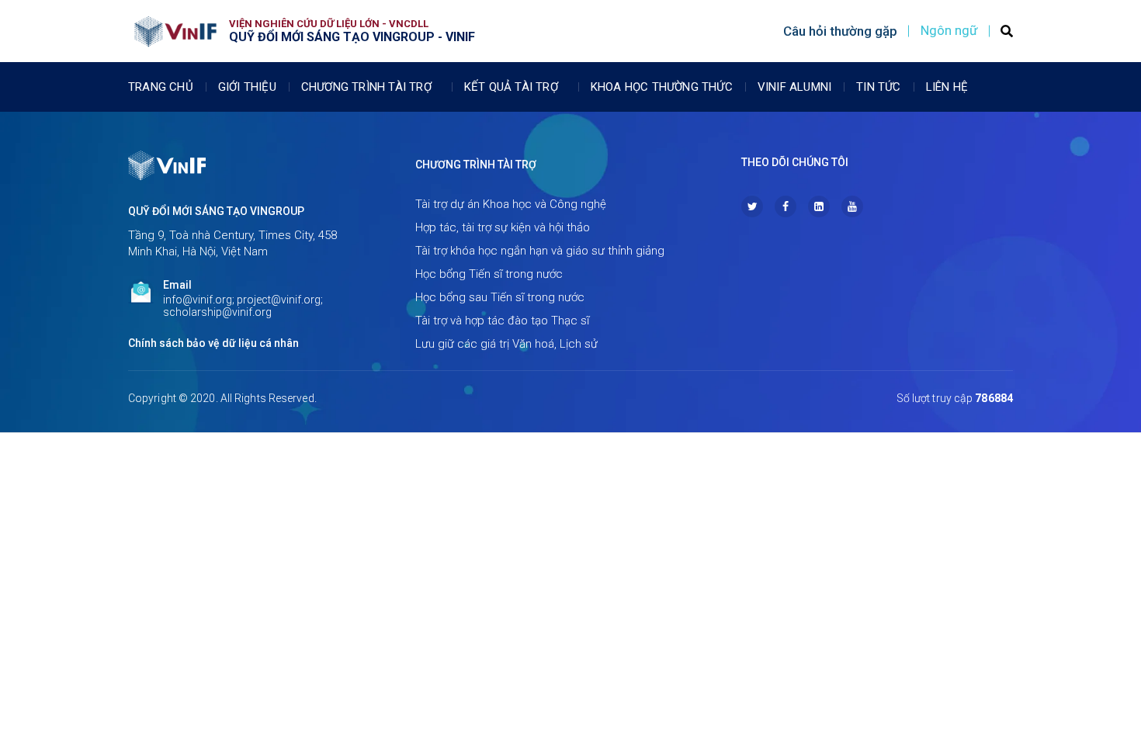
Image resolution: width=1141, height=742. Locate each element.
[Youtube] (852, 206)
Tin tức (878, 87)
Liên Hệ (947, 87)
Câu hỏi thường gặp (840, 31)
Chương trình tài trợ (366, 87)
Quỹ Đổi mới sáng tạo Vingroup (216, 211)
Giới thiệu (247, 87)
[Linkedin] (819, 206)
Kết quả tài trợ (511, 87)
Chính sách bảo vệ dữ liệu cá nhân (213, 343)
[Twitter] (752, 206)
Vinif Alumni (794, 87)
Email (177, 285)
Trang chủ (160, 87)
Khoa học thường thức (662, 87)
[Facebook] (785, 206)
